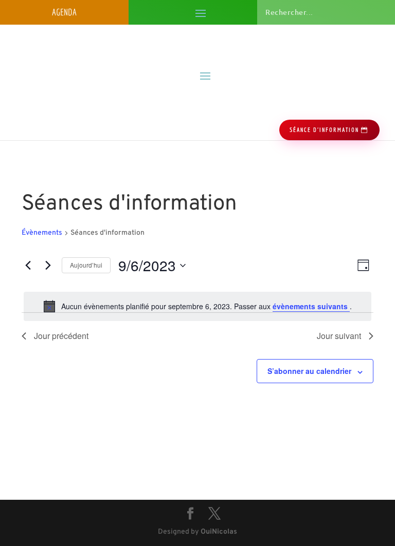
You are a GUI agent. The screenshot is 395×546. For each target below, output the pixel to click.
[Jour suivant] (48, 265)
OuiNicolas (219, 532)
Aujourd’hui (86, 264)
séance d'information (324, 129)
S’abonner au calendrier (309, 371)
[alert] (197, 306)
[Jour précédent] (28, 265)
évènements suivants (311, 306)
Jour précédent (61, 336)
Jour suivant (339, 336)
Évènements (42, 233)
